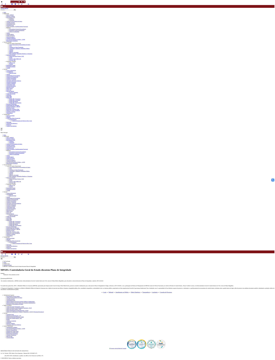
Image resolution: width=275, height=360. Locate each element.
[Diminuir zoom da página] (24, 2)
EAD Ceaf (8, 89)
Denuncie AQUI (10, 87)
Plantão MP (9, 97)
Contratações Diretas (11, 86)
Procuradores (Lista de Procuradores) (17, 29)
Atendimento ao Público (122, 292)
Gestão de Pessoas (10, 35)
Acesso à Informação (11, 70)
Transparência (9, 113)
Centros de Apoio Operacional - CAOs (15, 306)
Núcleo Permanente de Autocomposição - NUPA (17, 310)
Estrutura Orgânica (10, 16)
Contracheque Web (10, 84)
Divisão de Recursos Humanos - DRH (15, 317)
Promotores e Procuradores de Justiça (14, 304)
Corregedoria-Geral (10, 24)
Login (104, 292)
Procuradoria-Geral (10, 17)
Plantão (8, 319)
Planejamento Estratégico (12, 40)
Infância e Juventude (13, 52)
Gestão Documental (10, 93)
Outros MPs (9, 96)
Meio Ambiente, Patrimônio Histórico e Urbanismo (20, 53)
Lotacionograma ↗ (10, 37)
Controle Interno (10, 34)
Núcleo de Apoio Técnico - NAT (13, 309)
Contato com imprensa (11, 126)
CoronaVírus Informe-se (11, 123)
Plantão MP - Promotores (14, 98)
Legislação (8, 95)
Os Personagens (12, 119)
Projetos (11, 64)
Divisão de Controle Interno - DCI (14, 318)
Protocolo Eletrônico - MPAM (13, 106)
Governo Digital (10, 337)
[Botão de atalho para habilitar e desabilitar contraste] (19, 2)
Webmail (8, 117)
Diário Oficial (9, 88)
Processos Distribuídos (11, 104)
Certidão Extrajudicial (11, 78)
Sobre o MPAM (10, 15)
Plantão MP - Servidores (14, 100)
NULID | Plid (12, 60)
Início (4, 12)
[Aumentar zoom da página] (22, 2)
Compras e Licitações (11, 79)
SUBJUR (11, 18)
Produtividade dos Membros (12, 105)
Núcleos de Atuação (10, 55)
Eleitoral (11, 51)
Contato (2, 355)
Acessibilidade (9, 71)
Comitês (8, 68)
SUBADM (11, 20)
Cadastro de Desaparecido (12, 77)
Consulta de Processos (166, 292)
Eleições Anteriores (13, 92)
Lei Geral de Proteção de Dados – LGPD (15, 39)
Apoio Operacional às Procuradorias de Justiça (19, 44)
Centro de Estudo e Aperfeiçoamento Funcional (17, 26)
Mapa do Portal (12, 73)
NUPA (10, 57)
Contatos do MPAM (10, 38)
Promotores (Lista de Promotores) (16, 30)
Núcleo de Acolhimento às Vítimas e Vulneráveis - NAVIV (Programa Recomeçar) (25, 311)
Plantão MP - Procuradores (15, 102)
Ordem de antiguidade (14, 31)
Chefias (8, 33)
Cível (10, 46)
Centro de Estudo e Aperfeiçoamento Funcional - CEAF (19, 308)
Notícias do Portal (10, 115)
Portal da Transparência (11, 330)
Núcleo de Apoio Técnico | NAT (16, 56)
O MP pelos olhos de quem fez (13, 118)
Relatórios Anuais (10, 108)
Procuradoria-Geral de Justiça (13, 296)
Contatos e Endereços (11, 335)
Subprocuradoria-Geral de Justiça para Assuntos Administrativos (20, 302)
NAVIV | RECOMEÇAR (15, 58)
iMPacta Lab (12, 62)
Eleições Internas (10, 91)
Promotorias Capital (10, 65)
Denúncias (8, 124)
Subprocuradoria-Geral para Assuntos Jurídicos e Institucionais (20, 301)
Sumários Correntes (10, 111)
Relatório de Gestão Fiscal (12, 332)
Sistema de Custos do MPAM (13, 110)
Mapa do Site (9, 336)
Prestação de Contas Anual (12, 331)
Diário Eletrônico (135, 292)
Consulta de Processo (11, 82)
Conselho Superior (10, 22)
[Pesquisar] (15, 10)
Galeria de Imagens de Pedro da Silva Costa (22, 120)
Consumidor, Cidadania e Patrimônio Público (19, 48)
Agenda (8, 74)
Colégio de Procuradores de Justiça (14, 21)
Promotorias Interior (10, 66)
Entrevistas (8, 122)
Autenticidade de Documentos (13, 75)
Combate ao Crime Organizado (16, 47)
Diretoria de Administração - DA (13, 315)
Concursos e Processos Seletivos (13, 80)
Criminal (11, 49)
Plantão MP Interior (13, 101)
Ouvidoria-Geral (10, 25)
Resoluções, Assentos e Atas (12, 109)
